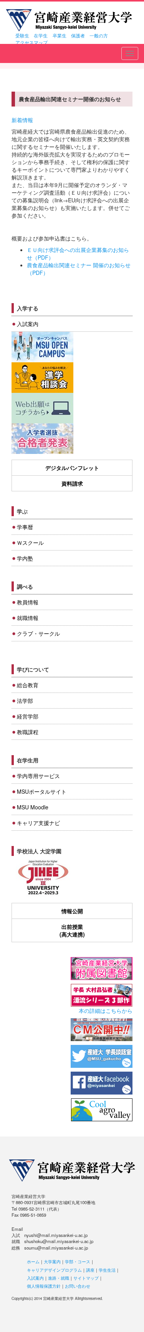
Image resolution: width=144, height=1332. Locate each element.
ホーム (33, 1261)
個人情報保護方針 (44, 1286)
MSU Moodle (32, 807)
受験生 (22, 35)
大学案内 (52, 1261)
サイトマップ (86, 1278)
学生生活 (107, 1270)
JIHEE (42, 878)
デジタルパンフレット (72, 467)
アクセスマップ (31, 42)
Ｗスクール (30, 542)
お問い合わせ (77, 1286)
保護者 (78, 35)
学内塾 (25, 558)
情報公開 (72, 911)
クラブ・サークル (38, 633)
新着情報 (22, 120)
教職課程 (27, 732)
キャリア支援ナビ (38, 823)
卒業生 (59, 35)
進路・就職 (58, 1278)
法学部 (25, 700)
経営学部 (27, 716)
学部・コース (77, 1261)
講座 (90, 1270)
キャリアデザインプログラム (54, 1270)
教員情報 (27, 602)
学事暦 (25, 527)
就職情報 (27, 618)
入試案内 (27, 324)
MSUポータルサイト (41, 791)
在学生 (41, 35)
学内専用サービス (38, 776)
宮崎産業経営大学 (69, 20)
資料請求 (72, 483)
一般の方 (98, 35)
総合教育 (27, 685)
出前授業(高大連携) (72, 930)
